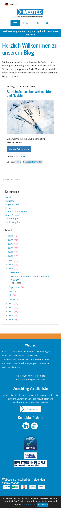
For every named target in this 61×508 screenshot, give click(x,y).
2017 (13, 303)
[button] (26, 23)
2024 (13, 243)
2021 (13, 256)
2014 (13, 315)
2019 (13, 264)
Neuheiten (19, 355)
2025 (13, 239)
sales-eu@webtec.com (33, 379)
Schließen (43, 504)
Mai (12, 295)
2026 (12, 235)
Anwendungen (43, 351)
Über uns (7, 355)
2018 (13, 268)
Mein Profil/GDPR (11, 367)
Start (4, 351)
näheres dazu (28, 504)
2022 (13, 252)
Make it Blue (15, 351)
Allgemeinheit (12, 204)
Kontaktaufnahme (40, 359)
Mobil (8, 197)
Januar (14, 299)
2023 (13, 247)
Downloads (32, 355)
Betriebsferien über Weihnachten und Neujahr (29, 93)
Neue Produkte (13, 215)
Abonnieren (32, 409)
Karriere (6, 363)
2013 (12, 319)
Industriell (10, 200)
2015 (13, 311)
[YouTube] (35, 425)
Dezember (16, 272)
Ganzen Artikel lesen (19, 149)
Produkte (29, 351)
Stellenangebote (13, 222)
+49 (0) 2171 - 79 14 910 (33, 375)
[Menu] (15, 23)
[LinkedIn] (26, 425)
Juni (12, 291)
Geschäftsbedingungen (24, 363)
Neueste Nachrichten (32, 161)
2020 (13, 260)
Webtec (23, 156)
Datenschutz (45, 363)
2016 (13, 307)
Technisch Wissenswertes (15, 359)
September (16, 287)
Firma (18, 161)
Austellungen (11, 218)
